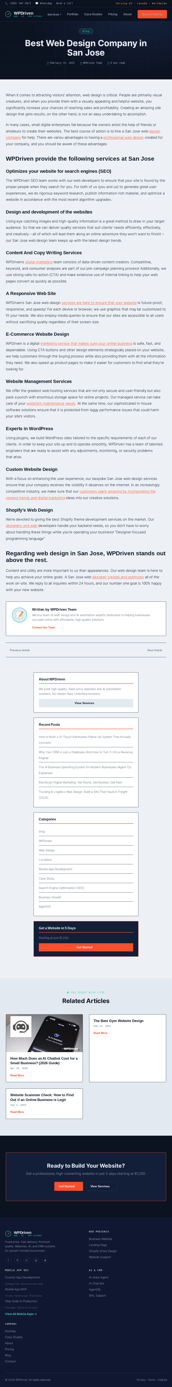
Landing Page (98, 1245)
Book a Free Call (152, 14)
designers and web (21, 526)
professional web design (123, 137)
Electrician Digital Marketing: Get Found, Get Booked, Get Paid (80, 782)
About (127, 14)
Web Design (47, 850)
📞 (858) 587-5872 (18, 3)
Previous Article (20, 650)
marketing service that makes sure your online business (86, 343)
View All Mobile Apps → (21, 1314)
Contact (10, 1361)
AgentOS (45, 906)
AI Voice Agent (98, 1277)
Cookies (162, 1379)
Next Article (154, 650)
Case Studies (93, 14)
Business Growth (50, 897)
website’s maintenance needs (51, 403)
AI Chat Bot (96, 1283)
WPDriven (45, 841)
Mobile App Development (55, 869)
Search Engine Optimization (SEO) (61, 888)
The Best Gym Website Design (118, 1021)
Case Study (47, 878)
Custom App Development (22, 1277)
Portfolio (72, 14)
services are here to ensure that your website (99, 303)
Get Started (85, 947)
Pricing (112, 14)
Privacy (141, 1379)
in (27, 1260)
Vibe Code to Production (21, 1301)
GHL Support (97, 1295)
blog (42, 831)
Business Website (100, 1239)
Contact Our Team (43, 627)
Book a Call (64, 3)
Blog (8, 1355)
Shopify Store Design (103, 1251)
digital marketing (38, 262)
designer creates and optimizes (118, 577)
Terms (151, 1379)
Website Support (100, 1257)
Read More (17, 1075)
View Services (85, 703)
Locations (45, 859)
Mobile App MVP (16, 1289)
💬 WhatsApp (43, 3)
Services (54, 14)
